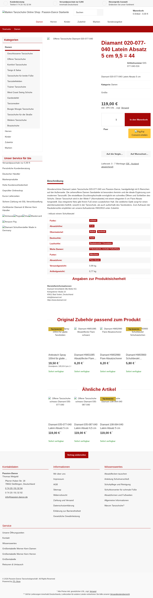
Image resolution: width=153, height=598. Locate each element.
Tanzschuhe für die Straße (19, 114)
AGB (55, 484)
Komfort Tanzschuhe (17, 64)
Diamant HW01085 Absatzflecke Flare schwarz (84, 357)
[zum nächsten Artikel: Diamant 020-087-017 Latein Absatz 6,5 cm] (147, 29)
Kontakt (6, 538)
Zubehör (9, 142)
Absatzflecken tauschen (115, 474)
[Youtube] (135, 580)
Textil (92, 238)
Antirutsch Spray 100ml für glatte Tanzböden (57, 357)
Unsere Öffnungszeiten (13, 532)
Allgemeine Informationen (116, 500)
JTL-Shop (16, 581)
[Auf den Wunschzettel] (68, 331)
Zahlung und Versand (63, 500)
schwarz (93, 220)
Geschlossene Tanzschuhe (20, 53)
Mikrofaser (94, 254)
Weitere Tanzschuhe (17, 120)
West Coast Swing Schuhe (19, 92)
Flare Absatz (95, 260)
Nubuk (92, 231)
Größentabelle (9, 559)
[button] (22, 47)
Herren (8, 131)
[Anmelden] (116, 12)
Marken (8, 148)
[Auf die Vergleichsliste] (61, 331)
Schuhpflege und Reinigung (117, 484)
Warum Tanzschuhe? (114, 505)
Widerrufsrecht (60, 495)
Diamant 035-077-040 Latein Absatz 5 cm (60, 426)
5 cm (92, 226)
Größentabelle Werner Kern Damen (19, 548)
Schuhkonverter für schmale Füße (120, 489)
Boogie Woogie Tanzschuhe (20, 109)
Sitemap (57, 489)
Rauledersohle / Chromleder (101, 243)
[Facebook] (129, 580)
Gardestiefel (13, 98)
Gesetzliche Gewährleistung (66, 516)
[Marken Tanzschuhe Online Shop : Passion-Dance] (30, 22)
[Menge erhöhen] (114, 129)
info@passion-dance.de (16, 497)
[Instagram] (148, 580)
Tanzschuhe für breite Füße (20, 75)
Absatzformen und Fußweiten (118, 495)
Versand (125, 108)
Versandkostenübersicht (120, 594)
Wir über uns (59, 474)
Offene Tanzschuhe (16, 59)
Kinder (8, 136)
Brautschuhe (13, 125)
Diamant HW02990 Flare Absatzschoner (111, 357)
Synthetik (101, 231)
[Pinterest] (142, 580)
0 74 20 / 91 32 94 (23, 5)
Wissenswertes (9, 543)
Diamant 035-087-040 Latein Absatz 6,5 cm (85, 426)
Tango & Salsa (14, 70)
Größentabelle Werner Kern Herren (19, 554)
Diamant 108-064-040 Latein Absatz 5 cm (111, 426)
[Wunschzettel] (123, 12)
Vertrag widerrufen (76, 455)
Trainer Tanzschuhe (16, 87)
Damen (114, 84)
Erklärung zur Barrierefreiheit (67, 511)
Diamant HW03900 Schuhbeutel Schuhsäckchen (136, 357)
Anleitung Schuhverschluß (116, 479)
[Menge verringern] (104, 119)
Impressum (58, 479)
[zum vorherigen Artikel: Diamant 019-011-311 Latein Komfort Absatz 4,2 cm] (141, 29)
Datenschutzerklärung (63, 505)
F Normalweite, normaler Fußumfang (104, 249)
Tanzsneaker (13, 103)
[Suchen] (100, 12)
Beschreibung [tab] (55, 181)
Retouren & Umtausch (12, 564)
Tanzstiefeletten (14, 81)
